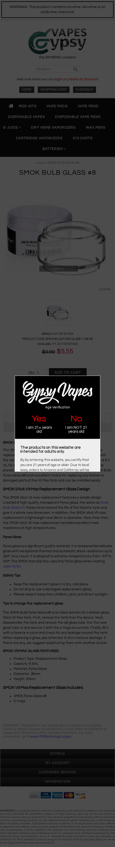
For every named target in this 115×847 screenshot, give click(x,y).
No (76, 418)
